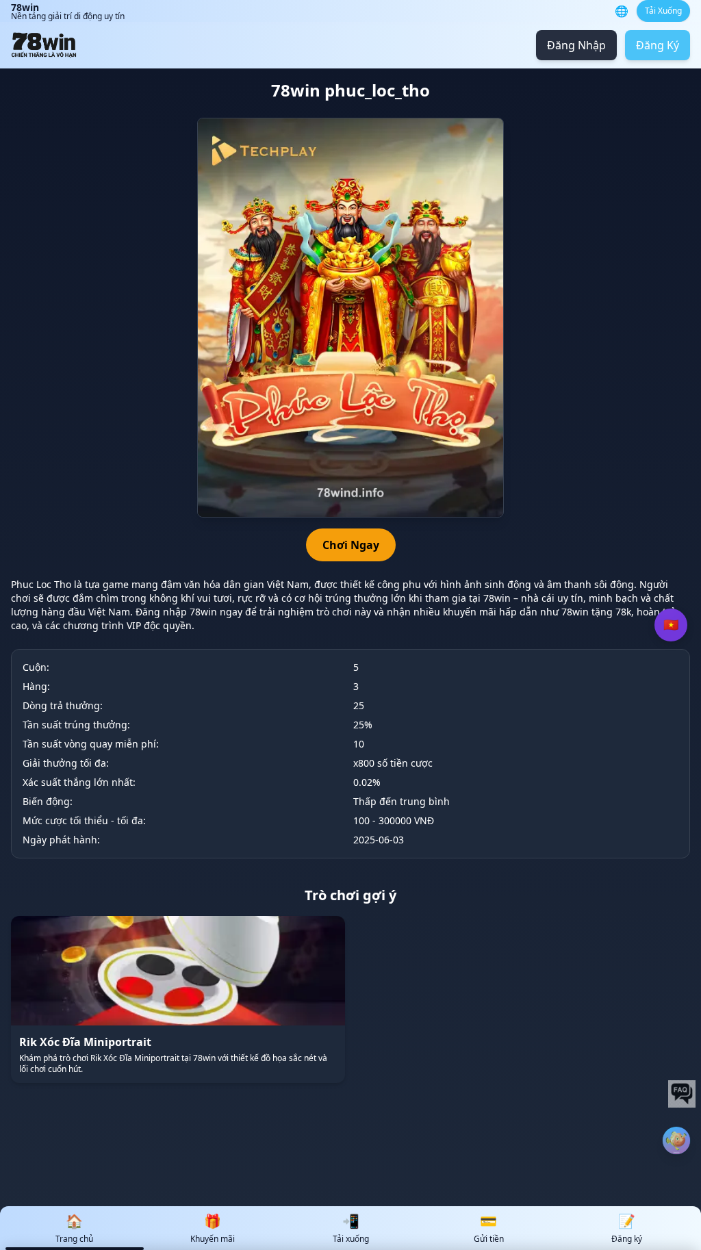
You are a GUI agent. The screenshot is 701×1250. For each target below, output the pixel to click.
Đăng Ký (657, 45)
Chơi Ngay (350, 544)
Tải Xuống (663, 10)
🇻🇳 (670, 625)
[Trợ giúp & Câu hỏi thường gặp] (682, 1094)
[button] (676, 1140)
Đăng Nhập (576, 45)
